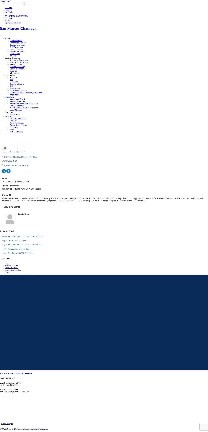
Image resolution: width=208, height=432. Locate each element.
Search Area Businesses (19, 60)
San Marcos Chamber (18, 28)
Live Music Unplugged (17, 241)
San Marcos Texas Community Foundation (26, 93)
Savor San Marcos (17, 123)
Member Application (17, 101)
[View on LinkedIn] (4, 172)
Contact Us (9, 18)
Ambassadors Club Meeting (18, 249)
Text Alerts (14, 82)
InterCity (13, 56)
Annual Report (15, 114)
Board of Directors (17, 84)
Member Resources (17, 106)
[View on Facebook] (8, 172)
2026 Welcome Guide (18, 119)
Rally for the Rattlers (17, 51)
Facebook (8, 12)
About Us (13, 77)
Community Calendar (18, 43)
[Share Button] (4, 148)
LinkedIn (8, 8)
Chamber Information (13, 270)
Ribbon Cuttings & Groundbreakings (24, 108)
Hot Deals (13, 71)
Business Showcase (17, 45)
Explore (8, 116)
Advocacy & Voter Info (19, 62)
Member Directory (12, 265)
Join (11, 80)
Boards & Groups (11, 268)
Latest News (9, 112)
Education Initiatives (17, 69)
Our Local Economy (17, 67)
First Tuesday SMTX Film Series (20, 253)
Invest (7, 272)
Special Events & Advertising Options (24, 103)
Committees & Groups (18, 90)
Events (7, 38)
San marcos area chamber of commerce (16, 373)
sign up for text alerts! (13, 23)
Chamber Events (16, 41)
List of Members (16, 110)
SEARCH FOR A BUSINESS (16, 16)
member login (5, 1)
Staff (11, 86)
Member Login (7, 424)
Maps (12, 129)
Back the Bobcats (16, 49)
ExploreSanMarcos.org (18, 125)
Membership (9, 97)
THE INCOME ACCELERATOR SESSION (25, 236)
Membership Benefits (18, 99)
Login (7, 263)
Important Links (16, 64)
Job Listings (14, 73)
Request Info (14, 95)
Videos (7, 20)
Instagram (8, 10)
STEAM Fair (15, 54)
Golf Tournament (16, 47)
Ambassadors (15, 88)
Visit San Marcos (16, 132)
